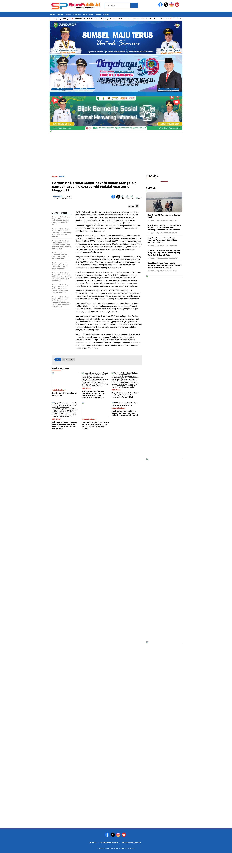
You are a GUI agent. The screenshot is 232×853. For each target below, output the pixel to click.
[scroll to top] (223, 849)
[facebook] (160, 6)
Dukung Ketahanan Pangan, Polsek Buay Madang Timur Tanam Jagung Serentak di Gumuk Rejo (164, 252)
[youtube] (177, 6)
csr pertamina (68, 359)
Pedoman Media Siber (109, 842)
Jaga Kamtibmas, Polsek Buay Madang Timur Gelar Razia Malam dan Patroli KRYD (163, 240)
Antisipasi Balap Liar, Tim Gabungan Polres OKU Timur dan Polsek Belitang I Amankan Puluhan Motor (164, 227)
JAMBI (61, 176)
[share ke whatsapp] (123, 198)
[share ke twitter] (118, 198)
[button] (129, 206)
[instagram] (171, 6)
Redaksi (93, 842)
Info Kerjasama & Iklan (131, 842)
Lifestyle (77, 14)
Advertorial (88, 14)
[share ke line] (133, 198)
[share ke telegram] (128, 198)
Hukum (98, 14)
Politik (60, 14)
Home (52, 14)
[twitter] (166, 6)
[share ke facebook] (113, 198)
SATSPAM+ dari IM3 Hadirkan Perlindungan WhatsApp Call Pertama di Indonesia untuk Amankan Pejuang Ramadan (116, 19)
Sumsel (68, 14)
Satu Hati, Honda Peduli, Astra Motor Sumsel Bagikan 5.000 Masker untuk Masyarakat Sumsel (164, 265)
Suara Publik (58, 196)
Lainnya (106, 14)
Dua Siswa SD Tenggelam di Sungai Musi (164, 216)
